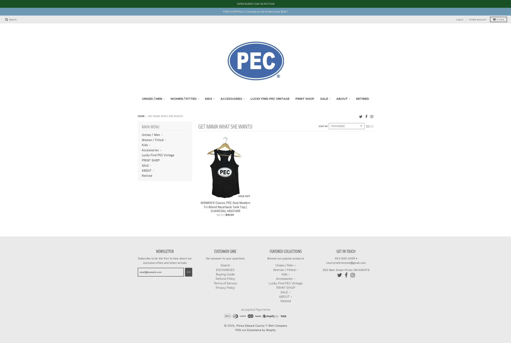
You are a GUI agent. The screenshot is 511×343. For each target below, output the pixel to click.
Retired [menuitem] (362, 99)
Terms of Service (225, 283)
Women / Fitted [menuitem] (183, 99)
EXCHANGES (225, 270)
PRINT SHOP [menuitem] (304, 99)
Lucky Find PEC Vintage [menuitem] (270, 99)
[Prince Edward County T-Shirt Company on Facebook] (366, 117)
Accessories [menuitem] (231, 99)
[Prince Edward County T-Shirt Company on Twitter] (360, 117)
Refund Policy (225, 279)
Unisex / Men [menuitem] (152, 99)
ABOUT (147, 170)
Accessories (150, 150)
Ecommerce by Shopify (261, 330)
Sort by (323, 126)
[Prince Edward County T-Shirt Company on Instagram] (371, 117)
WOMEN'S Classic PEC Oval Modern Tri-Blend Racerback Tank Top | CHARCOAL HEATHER (225, 207)
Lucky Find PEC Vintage (158, 155)
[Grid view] (367, 126)
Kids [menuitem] (208, 99)
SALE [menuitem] (324, 99)
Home (141, 116)
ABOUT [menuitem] (342, 99)
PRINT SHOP (151, 160)
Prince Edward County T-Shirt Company (261, 326)
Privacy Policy (225, 288)
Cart (500, 19)
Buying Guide (225, 274)
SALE (145, 165)
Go (188, 272)
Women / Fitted (152, 140)
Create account (477, 19)
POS (238, 330)
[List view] (371, 126)
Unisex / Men (151, 135)
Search (225, 265)
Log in (459, 19)
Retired (147, 176)
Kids (145, 145)
